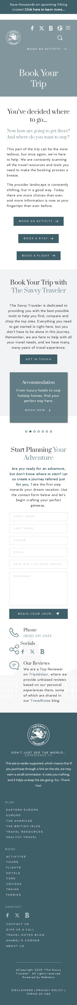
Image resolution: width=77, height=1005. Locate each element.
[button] (68, 27)
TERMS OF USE (38, 993)
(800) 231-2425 (37, 636)
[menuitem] (38, 810)
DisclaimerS (22, 990)
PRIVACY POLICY (50, 990)
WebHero (48, 977)
